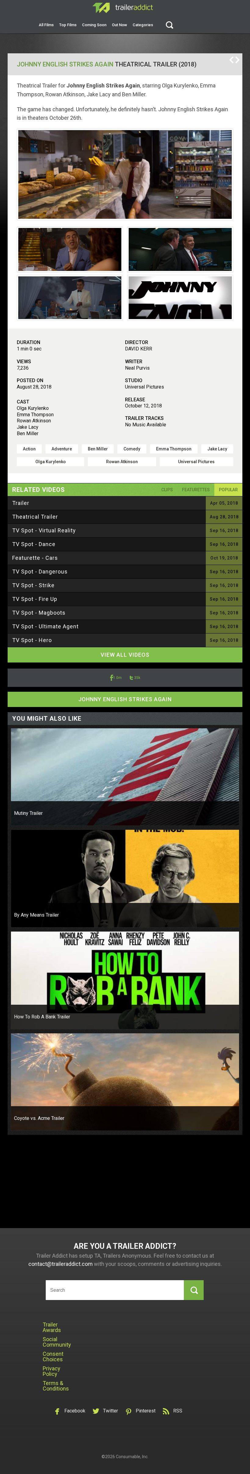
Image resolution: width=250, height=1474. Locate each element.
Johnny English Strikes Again (65, 64)
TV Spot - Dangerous (40, 571)
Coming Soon (94, 25)
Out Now (119, 25)
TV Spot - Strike (33, 585)
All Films (46, 25)
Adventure (62, 448)
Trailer (20, 503)
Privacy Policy (51, 1371)
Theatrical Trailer (35, 516)
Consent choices (53, 1356)
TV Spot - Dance (33, 544)
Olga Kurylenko (50, 461)
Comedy (131, 448)
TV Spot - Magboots (39, 612)
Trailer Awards (52, 1327)
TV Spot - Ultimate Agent (45, 626)
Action (29, 448)
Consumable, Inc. (132, 1456)
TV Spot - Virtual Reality (44, 530)
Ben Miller (98, 448)
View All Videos (125, 655)
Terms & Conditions (56, 1386)
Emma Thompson (173, 448)
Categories (143, 25)
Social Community (57, 1342)
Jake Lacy (217, 448)
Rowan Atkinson (122, 461)
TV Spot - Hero (32, 640)
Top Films (68, 25)
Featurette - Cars (35, 558)
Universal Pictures (196, 461)
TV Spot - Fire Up (34, 599)
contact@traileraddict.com (60, 1264)
